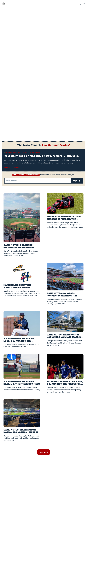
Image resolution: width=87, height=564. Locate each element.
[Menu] (84, 4)
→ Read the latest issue (14, 167)
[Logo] (4, 4)
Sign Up (76, 181)
